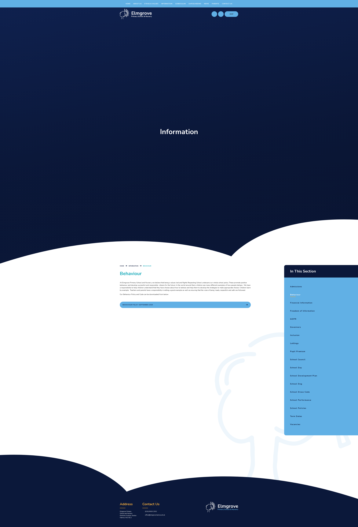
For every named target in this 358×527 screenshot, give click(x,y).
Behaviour (147, 266)
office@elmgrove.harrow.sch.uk (155, 515)
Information (133, 266)
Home (122, 266)
